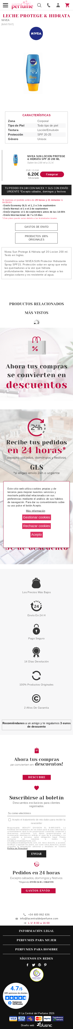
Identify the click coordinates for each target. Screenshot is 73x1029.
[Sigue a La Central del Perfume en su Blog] (39, 965)
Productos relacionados (36, 304)
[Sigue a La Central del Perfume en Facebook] (27, 965)
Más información (35, 510)
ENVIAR (36, 853)
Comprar (52, 174)
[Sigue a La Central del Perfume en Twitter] (33, 965)
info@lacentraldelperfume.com (39, 918)
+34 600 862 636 (39, 914)
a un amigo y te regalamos (36, 725)
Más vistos (36, 313)
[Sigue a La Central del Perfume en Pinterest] (45, 965)
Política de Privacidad (17, 848)
